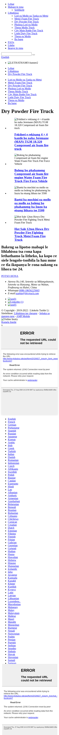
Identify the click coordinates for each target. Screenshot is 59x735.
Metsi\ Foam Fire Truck (26, 18)
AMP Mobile (23, 316)
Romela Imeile (8, 322)
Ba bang (18, 39)
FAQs (11, 42)
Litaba (11, 45)
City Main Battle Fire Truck (28, 30)
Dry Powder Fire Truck (26, 21)
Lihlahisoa (13, 12)
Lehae (11, 4)
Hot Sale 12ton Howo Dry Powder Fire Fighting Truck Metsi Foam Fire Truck (31, 234)
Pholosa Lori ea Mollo (26, 24)
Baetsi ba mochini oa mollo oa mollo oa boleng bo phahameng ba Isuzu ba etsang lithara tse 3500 (32, 205)
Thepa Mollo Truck (24, 27)
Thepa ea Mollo (22, 36)
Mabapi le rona (15, 7)
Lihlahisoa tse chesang (25, 313)
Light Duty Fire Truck (25, 33)
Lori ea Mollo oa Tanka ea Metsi (31, 15)
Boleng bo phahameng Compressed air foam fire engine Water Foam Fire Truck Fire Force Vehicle (31, 176)
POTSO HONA (9, 276)
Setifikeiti (19, 10)
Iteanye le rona (15, 48)
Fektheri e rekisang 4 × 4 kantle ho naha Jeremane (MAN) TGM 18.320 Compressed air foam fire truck (31, 142)
